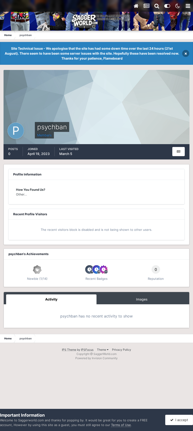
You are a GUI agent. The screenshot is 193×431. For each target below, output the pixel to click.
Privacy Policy (121, 349)
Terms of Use (121, 425)
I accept (180, 420)
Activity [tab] (51, 299)
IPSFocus (87, 349)
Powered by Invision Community (96, 358)
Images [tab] (141, 299)
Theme (102, 349)
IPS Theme (69, 349)
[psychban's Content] (178, 151)
